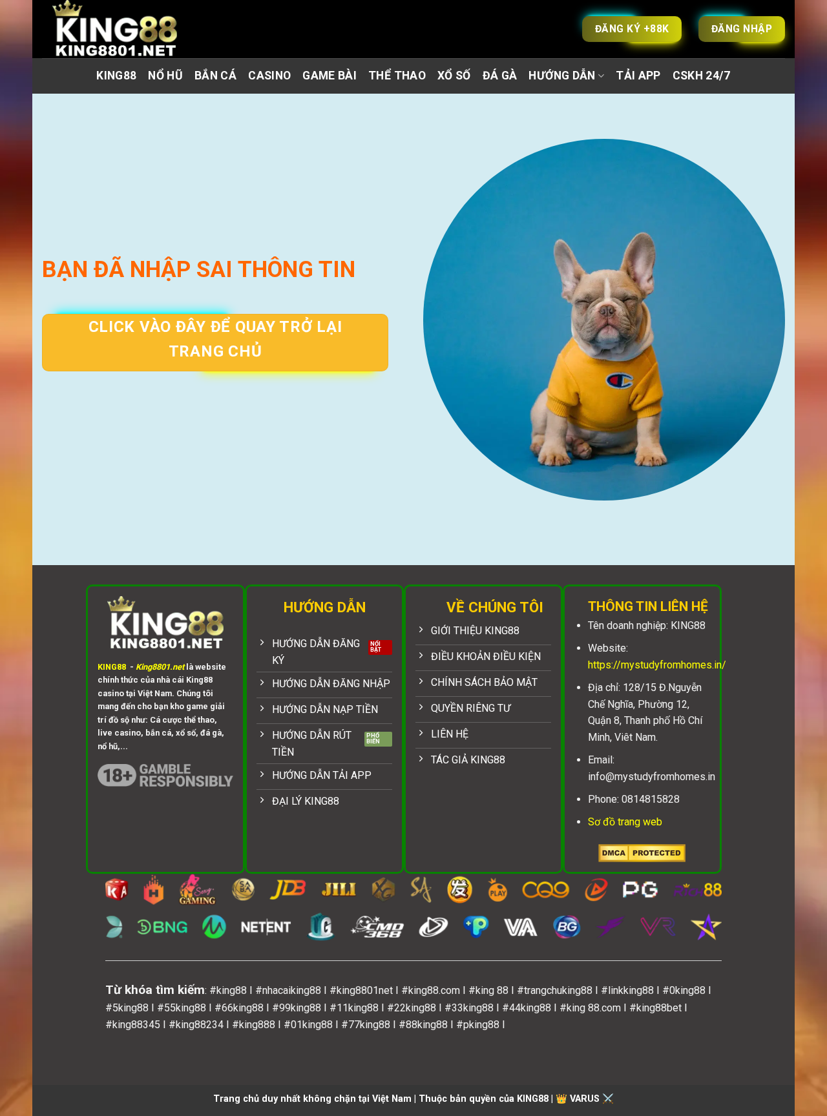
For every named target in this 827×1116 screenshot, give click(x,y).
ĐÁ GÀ (500, 75)
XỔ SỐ (454, 75)
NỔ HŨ (165, 75)
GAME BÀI (329, 75)
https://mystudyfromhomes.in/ (657, 665)
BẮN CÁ (215, 75)
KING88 (116, 75)
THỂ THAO (397, 75)
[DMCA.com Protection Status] (642, 852)
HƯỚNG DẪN (562, 75)
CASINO (269, 75)
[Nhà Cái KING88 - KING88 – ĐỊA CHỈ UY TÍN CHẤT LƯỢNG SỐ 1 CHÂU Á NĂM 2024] (129, 29)
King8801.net (160, 667)
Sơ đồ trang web (625, 822)
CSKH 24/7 (702, 75)
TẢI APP (638, 75)
